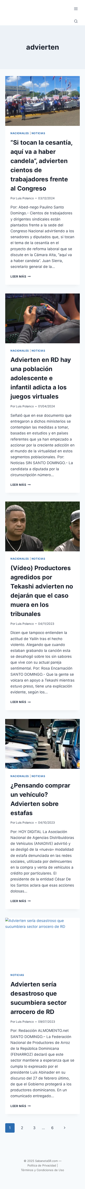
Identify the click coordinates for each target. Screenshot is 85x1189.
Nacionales (19, 133)
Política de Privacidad (41, 1165)
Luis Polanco (25, 198)
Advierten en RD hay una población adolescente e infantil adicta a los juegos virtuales (40, 378)
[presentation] (42, 101)
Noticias (38, 133)
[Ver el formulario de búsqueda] (76, 21)
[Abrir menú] (76, 8)
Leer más (20, 276)
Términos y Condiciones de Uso (42, 1170)
